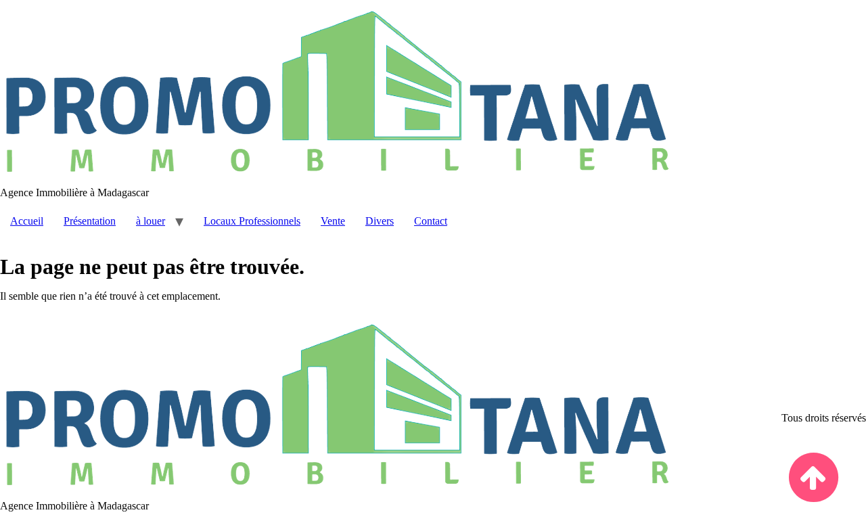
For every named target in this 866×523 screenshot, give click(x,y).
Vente (333, 221)
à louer (150, 221)
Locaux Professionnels (252, 221)
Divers (379, 221)
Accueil (26, 221)
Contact (430, 221)
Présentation (90, 221)
